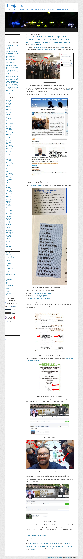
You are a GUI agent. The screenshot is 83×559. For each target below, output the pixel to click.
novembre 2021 (9, 163)
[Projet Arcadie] (13, 322)
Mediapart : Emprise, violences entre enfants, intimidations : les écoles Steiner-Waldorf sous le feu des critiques (12, 65)
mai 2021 (8, 167)
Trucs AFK (8, 290)
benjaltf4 (15, 5)
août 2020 (8, 181)
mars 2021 (8, 170)
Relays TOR (45, 30)
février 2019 (8, 208)
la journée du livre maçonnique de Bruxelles (47, 49)
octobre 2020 (9, 177)
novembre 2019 (9, 194)
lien (47, 89)
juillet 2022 (8, 153)
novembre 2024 (9, 123)
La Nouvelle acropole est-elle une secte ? (39, 299)
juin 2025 (8, 115)
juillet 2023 (8, 135)
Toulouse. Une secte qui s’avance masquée (42, 293)
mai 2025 (8, 117)
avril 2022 (8, 156)
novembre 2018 (9, 213)
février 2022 (8, 159)
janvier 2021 (9, 173)
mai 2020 (8, 185)
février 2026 (8, 106)
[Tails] (6, 318)
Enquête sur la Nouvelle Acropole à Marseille (40, 298)
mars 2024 (8, 126)
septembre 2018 (9, 216)
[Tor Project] (6, 322)
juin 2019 (8, 202)
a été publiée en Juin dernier (38, 47)
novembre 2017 (9, 232)
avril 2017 (8, 243)
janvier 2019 (9, 210)
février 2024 (8, 128)
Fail (42, 543)
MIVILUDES (9, 277)
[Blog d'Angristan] (8, 313)
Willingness (68, 557)
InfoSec (8, 266)
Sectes (57, 543)
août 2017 (8, 236)
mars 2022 (8, 157)
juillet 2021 (8, 165)
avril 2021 (8, 168)
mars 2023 (8, 142)
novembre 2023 (9, 132)
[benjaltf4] (41, 28)
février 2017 (8, 246)
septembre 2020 (9, 179)
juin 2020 (8, 184)
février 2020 (8, 190)
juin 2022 (8, 154)
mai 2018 (8, 222)
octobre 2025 (9, 109)
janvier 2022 (9, 160)
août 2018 (8, 218)
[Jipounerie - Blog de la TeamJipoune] (13, 306)
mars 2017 (8, 244)
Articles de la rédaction (35, 543)
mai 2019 (8, 204)
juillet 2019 (8, 201)
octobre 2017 (9, 233)
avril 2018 (8, 224)
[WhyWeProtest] (10, 318)
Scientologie (9, 283)
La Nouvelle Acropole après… (46, 296)
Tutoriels (8, 291)
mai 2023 (8, 139)
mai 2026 (8, 101)
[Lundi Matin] (8, 306)
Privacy (15, 30)
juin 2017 (8, 240)
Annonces (8, 254)
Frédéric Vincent (58, 545)
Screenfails (8, 287)
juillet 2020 (8, 182)
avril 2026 (8, 103)
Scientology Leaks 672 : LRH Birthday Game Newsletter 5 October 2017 (12, 47)
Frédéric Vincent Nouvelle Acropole (37, 546)
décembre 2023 (9, 131)
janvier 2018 (9, 229)
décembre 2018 (9, 212)
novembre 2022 (9, 148)
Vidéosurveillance (55, 30)
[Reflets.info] (13, 310)
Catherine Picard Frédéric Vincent (33, 545)
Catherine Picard (67, 543)
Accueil (9, 30)
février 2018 (8, 227)
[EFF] (14, 318)
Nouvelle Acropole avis (40, 548)
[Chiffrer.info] (8, 327)
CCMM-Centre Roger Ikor (35, 185)
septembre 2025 (9, 111)
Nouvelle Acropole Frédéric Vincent (54, 548)
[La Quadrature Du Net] (11, 327)
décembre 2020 (9, 174)
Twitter (34, 30)
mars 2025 (8, 120)
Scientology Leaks (10, 285)
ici (42, 96)
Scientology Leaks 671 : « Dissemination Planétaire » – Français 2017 (12, 72)
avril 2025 (8, 118)
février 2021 (8, 171)
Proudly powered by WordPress (55, 557)
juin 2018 (8, 221)
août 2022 (8, 151)
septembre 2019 (9, 198)
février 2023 (8, 143)
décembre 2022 (9, 146)
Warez (39, 30)
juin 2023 (8, 137)
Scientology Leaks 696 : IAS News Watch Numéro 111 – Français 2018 (12, 89)
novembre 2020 (9, 176)
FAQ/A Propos (66, 30)
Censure (8, 260)
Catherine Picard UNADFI (48, 545)
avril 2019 (8, 205)
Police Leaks (9, 279)
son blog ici (62, 47)
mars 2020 (8, 188)
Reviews (8, 282)
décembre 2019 (9, 193)
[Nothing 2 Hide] (6, 332)
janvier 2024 (9, 129)
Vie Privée (8, 293)
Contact (73, 30)
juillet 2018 (8, 219)
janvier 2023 (9, 145)
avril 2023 (8, 140)
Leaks (29, 30)
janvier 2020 (9, 191)
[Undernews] (8, 310)
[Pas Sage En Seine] (6, 327)
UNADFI (69, 89)
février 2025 (8, 122)
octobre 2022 (9, 149)
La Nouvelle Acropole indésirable (39, 295)
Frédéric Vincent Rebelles (66, 546)
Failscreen (8, 263)
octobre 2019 (9, 196)
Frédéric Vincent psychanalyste (53, 546)
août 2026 (8, 100)
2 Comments (32, 549)
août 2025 (8, 112)
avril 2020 (8, 187)
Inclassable (8, 265)
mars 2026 (8, 104)
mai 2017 (8, 241)
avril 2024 (8, 125)
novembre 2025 (9, 108)
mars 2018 (8, 226)
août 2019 (8, 199)
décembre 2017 (9, 230)
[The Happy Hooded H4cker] (8, 322)
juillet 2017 (8, 238)
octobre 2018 (9, 215)
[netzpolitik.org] (11, 303)
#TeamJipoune (22, 30)
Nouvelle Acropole (30, 548)
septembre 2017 (9, 235)
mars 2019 (8, 207)
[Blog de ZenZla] (13, 313)
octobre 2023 (9, 134)
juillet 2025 (8, 114)
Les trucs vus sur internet (49, 543)
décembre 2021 (9, 162)
